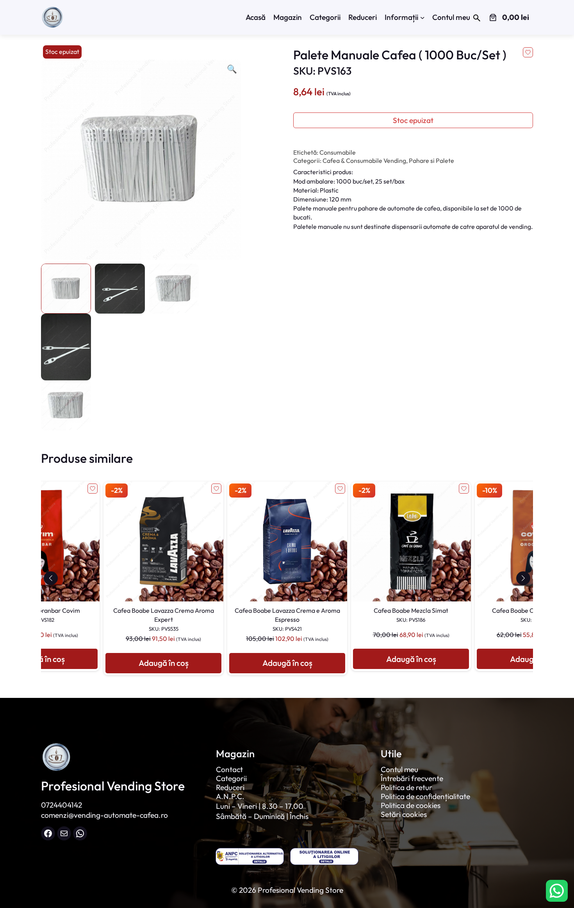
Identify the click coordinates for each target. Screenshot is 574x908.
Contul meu (399, 769)
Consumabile (337, 152)
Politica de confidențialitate (425, 796)
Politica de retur (406, 787)
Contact (229, 769)
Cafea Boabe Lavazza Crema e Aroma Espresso (163, 619)
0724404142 (61, 805)
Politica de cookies (410, 805)
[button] (50, 578)
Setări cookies (404, 814)
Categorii (231, 778)
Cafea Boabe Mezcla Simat (287, 615)
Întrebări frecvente (412, 778)
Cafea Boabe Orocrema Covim (411, 615)
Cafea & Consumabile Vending (364, 160)
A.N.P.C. (230, 796)
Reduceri (230, 787)
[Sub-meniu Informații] (422, 17)
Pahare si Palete (431, 160)
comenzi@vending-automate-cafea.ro (104, 815)
